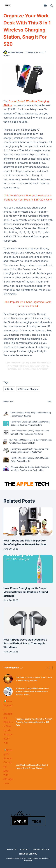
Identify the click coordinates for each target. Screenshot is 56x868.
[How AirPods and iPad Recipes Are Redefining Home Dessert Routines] (6, 414)
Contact (25, 849)
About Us (11, 849)
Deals (6, 56)
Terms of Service (28, 854)
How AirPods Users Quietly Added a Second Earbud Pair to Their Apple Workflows (25, 643)
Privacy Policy (41, 849)
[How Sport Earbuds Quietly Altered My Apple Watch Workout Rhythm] (6, 459)
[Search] (51, 5)
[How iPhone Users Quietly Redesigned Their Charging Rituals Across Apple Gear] (6, 450)
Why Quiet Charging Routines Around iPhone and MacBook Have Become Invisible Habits (32, 691)
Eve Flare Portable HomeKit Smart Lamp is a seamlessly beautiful (34, 679)
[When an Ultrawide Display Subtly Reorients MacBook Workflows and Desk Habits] (6, 468)
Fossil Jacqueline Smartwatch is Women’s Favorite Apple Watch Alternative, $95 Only (34, 722)
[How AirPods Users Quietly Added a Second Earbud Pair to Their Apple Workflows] (6, 432)
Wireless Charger (28, 389)
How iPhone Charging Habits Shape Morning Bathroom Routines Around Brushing (25, 592)
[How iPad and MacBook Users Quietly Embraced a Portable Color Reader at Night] (5, 441)
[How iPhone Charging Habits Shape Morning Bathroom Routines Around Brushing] (6, 423)
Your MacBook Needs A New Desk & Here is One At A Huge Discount (32, 766)
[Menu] (45, 5)
